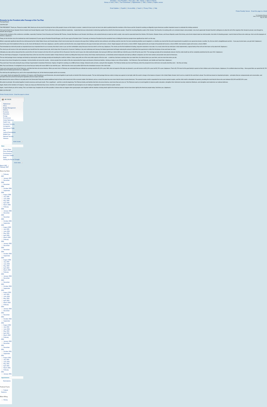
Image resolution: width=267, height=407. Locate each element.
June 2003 (6, 296)
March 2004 (7, 270)
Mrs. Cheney (141, 1)
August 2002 (7, 325)
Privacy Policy (148, 8)
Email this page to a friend (259, 11)
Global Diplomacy (8, 120)
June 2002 (6, 329)
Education (6, 114)
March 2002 (7, 335)
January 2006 (7, 211)
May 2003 (6, 298)
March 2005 (7, 237)
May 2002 (6, 331)
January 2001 (7, 374)
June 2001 (6, 361)
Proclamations (7, 153)
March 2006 (7, 205)
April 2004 (6, 268)
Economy (6, 112)
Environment (7, 118)
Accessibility (131, 8)
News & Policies (151, 1)
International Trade (8, 128)
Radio (5, 157)
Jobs (144, 2)
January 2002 (7, 341)
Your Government (125, 2)
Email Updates (114, 8)
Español (123, 8)
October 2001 (7, 351)
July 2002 (6, 327)
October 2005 (7, 221)
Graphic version (158, 2)
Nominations (7, 381)
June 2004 (6, 264)
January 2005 (7, 243)
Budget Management (9, 108)
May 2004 (6, 266)
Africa (5, 106)
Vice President (122, 1)
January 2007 (7, 178)
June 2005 (6, 231)
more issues (17, 141)
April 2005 (6, 235)
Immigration (6, 126)
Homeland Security (9, 124)
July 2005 (6, 229)
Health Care (6, 122)
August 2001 (7, 357)
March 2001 (7, 368)
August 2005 (7, 227)
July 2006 (6, 196)
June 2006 (6, 198)
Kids (116, 2)
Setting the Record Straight (11, 159)
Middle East (6, 134)
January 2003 (7, 309)
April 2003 (6, 300)
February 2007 (4, 167)
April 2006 (6, 203)
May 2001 (6, 363)
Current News (7, 149)
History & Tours (109, 2)
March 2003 (7, 302)
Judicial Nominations (9, 132)
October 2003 (7, 286)
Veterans (5, 138)
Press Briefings (7, 151)
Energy (5, 116)
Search (139, 8)
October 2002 (7, 319)
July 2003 (6, 294)
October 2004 (7, 253)
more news (17, 162)
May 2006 (6, 200)
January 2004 (7, 276)
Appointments (136, 2)
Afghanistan (6, 104)
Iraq (4, 130)
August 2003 (7, 292)
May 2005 (6, 233)
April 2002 (6, 333)
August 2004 (7, 260)
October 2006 (7, 188)
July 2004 (6, 262)
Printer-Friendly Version (243, 11)
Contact (149, 2)
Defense (5, 110)
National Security (8, 136)
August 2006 (7, 194)
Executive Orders (8, 155)
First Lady (132, 1)
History (5, 400)
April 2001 (6, 366)
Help (155, 8)
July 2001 (6, 359)
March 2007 (3, 165)
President (113, 1)
